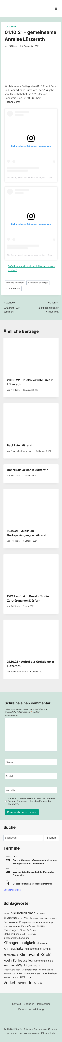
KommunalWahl (14, 965)
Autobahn (41, 913)
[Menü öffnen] (56, 8)
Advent (6, 913)
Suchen (51, 837)
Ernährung (7, 926)
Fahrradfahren (28, 926)
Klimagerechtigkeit (19, 942)
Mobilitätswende (29, 969)
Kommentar (12, 715)
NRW (19, 973)
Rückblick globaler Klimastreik (48, 307)
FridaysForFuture (27, 930)
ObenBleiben (49, 973)
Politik (15, 977)
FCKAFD (41, 926)
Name (9, 762)
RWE (22, 977)
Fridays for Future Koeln (22, 451)
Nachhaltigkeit (46, 969)
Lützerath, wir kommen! (11, 307)
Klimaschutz (13, 948)
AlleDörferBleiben (23, 913)
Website (10, 790)
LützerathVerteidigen (38, 282)
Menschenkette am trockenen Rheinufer (32, 883)
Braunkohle (11, 917)
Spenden (29, 1003)
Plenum (7, 977)
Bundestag (34, 918)
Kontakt (16, 1003)
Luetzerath (33, 965)
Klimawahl (29, 954)
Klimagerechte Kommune (16, 938)
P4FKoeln (13, 46)
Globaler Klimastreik (14, 934)
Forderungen (10, 930)
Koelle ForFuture (18, 671)
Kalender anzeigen (12, 889)
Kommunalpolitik (43, 960)
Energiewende (27, 922)
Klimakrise (42, 943)
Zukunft (38, 983)
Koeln (46, 954)
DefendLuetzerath (15, 282)
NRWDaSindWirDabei (32, 974)
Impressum (43, 1003)
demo (54, 918)
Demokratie (10, 922)
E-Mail (9, 776)
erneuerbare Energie (44, 922)
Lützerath (10, 27)
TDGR (29, 978)
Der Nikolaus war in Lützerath (27, 470)
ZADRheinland (13, 288)
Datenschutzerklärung (31, 1009)
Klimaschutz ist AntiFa (38, 948)
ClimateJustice (45, 918)
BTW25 (24, 918)
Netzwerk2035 (9, 974)
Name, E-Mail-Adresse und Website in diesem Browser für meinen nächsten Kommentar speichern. (32, 801)
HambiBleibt (31, 934)
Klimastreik (10, 955)
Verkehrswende (17, 982)
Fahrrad (16, 926)
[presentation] (31, 356)
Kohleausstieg (23, 960)
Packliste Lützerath (20, 445)
